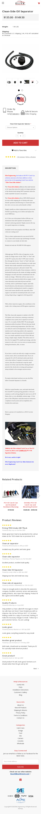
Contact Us (20, 718)
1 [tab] (19, 90)
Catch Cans (20, 728)
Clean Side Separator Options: (20, 124)
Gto (20, 736)
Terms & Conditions (20, 715)
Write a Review (31, 157)
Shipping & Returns (20, 710)
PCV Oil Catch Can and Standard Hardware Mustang (10, 505)
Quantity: (20, 133)
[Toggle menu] (3, 3)
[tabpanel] (9, 82)
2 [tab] (22, 90)
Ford (20, 733)
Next (37, 82)
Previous (4, 82)
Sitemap (20, 808)
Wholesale (20, 743)
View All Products (20, 708)
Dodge (20, 731)
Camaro (20, 738)
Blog (20, 695)
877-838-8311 (14, 114)
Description (10, 168)
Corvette (20, 741)
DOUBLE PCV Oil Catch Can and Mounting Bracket (30, 505)
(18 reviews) (21, 157)
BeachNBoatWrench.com (19, 774)
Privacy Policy (20, 713)
